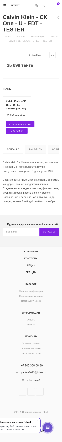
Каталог (31, 284)
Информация (31, 312)
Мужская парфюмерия (31, 296)
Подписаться (49, 232)
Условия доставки (31, 348)
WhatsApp (40, 392)
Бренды (31, 272)
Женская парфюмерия (31, 291)
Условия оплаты (31, 343)
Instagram (31, 392)
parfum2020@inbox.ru (33, 372)
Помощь (31, 336)
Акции (31, 265)
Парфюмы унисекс (31, 301)
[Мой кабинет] (49, 5)
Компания (31, 251)
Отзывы (31, 319)
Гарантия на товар (31, 353)
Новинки (31, 324)
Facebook (22, 392)
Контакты (31, 258)
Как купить (35, 149)
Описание (13, 149)
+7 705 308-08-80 (32, 365)
